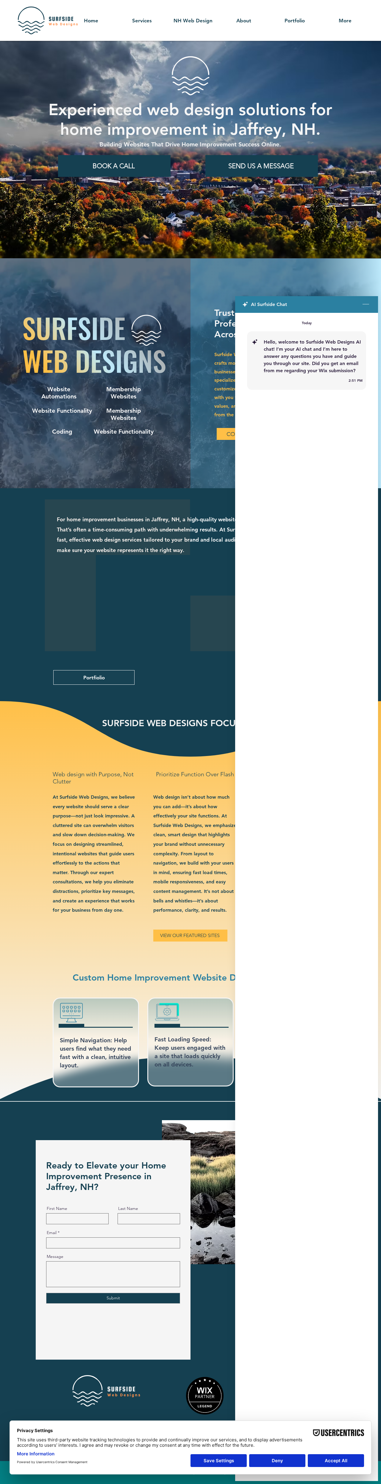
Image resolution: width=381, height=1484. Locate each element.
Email (52, 1233)
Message (55, 1256)
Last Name (128, 1208)
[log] (306, 883)
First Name (57, 1208)
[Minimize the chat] (366, 304)
